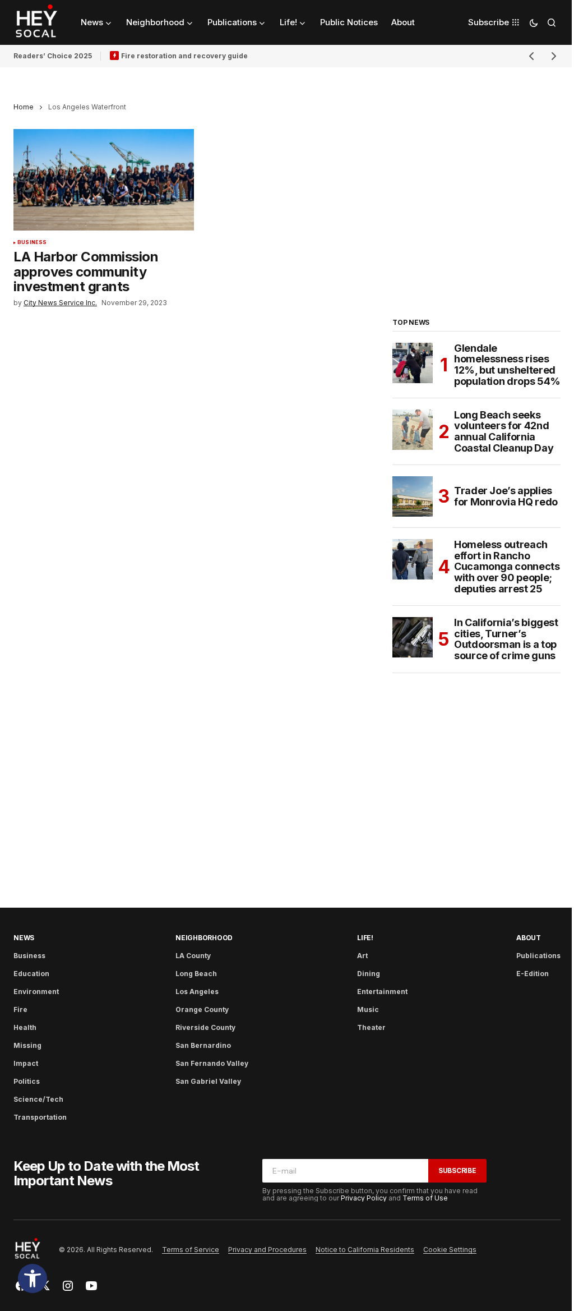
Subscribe (457, 1170)
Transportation (40, 1117)
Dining (368, 973)
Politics (26, 1081)
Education (31, 973)
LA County (193, 955)
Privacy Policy (364, 1198)
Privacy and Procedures (267, 1249)
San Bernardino (203, 1045)
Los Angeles (197, 991)
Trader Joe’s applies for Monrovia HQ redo (506, 496)
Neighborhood (204, 937)
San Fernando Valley (211, 1063)
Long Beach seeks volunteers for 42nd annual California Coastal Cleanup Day (503, 432)
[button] (32, 1278)
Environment (36, 991)
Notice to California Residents (365, 1249)
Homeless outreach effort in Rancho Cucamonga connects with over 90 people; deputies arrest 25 (507, 567)
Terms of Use (425, 1198)
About (528, 937)
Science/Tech (38, 1099)
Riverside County (205, 1027)
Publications (538, 955)
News (23, 937)
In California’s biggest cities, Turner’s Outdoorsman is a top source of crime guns (506, 639)
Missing (27, 1045)
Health (24, 1027)
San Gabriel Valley (208, 1081)
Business (32, 242)
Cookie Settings (449, 1249)
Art (362, 955)
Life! (365, 937)
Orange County (202, 1009)
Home (23, 107)
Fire (20, 1009)
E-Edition (532, 973)
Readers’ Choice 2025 (52, 56)
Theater (371, 1027)
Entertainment (382, 991)
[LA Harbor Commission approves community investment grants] (103, 180)
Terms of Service (190, 1249)
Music (368, 1009)
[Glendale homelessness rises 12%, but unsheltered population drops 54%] (412, 363)
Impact (25, 1063)
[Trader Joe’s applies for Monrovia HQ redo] (412, 496)
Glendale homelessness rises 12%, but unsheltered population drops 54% (507, 365)
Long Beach (196, 973)
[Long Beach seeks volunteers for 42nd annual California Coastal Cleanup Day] (412, 430)
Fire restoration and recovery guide (184, 56)
